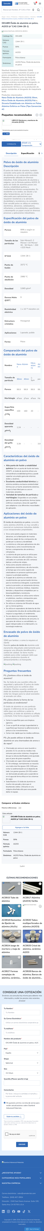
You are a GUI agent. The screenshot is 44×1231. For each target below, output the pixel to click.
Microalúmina (33, 365)
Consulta (7, 3)
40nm (26, 379)
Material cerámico (24, 17)
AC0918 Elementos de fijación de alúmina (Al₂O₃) (11, 923)
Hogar (3, 17)
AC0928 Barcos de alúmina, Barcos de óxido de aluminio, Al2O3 (32, 975)
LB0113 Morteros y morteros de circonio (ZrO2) (25, 121)
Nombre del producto (13, 1039)
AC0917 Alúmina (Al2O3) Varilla (31, 899)
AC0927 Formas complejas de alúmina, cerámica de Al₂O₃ (11, 975)
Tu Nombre (8, 1008)
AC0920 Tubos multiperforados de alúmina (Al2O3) (32, 923)
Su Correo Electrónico (13, 1018)
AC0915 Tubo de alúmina (10, 899)
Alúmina (33, 17)
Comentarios (9, 1090)
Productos (14, 17)
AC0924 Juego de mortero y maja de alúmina (11, 949)
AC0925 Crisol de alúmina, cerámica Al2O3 (32, 949)
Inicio (8, 17)
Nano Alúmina (22, 365)
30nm (19, 379)
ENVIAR (22, 1144)
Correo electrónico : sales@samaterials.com (19, 1193)
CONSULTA (11, 144)
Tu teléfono (9, 1028)
